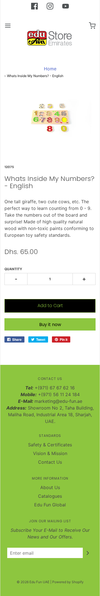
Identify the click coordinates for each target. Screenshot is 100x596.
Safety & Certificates (50, 444)
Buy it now (50, 324)
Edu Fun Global (50, 505)
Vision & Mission (50, 453)
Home (50, 68)
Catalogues (50, 496)
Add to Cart (50, 305)
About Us (50, 487)
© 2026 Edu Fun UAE (33, 582)
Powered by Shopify (68, 582)
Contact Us (50, 462)
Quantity (13, 269)
